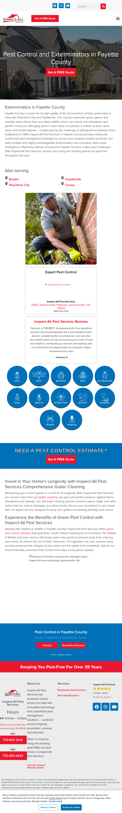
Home (53, 654)
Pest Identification (68, 695)
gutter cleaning (48, 497)
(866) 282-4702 (61, 310)
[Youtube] (67, 5)
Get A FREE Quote (45, 18)
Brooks (14, 179)
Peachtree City (19, 185)
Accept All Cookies (71, 807)
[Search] (103, 6)
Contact (47, 645)
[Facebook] (54, 5)
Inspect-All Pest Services (61, 301)
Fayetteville (73, 179)
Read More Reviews (73, 645)
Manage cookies (48, 807)
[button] (117, 18)
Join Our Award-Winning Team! (36, 766)
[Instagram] (61, 5)
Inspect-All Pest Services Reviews (61, 321)
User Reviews (103, 697)
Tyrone (70, 185)
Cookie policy (56, 801)
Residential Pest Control (59, 284)
